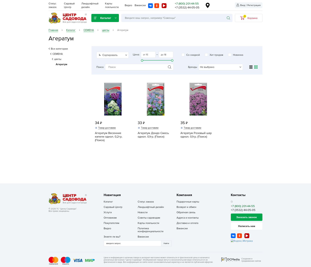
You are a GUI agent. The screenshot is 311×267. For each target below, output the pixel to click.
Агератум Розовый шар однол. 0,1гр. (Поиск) (196, 134)
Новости (143, 212)
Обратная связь (186, 212)
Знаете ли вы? (112, 236)
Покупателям (111, 223)
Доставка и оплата (187, 223)
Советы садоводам (149, 217)
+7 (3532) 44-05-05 (187, 7)
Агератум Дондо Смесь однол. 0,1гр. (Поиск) (153, 134)
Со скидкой (193, 55)
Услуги (108, 212)
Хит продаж (216, 55)
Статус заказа (146, 201)
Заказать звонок (246, 217)
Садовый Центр (113, 207)
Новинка (238, 55)
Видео (128, 5)
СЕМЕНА (57, 54)
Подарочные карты (188, 201)
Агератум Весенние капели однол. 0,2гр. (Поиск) (108, 136)
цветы (57, 59)
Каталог (108, 201)
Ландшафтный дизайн (151, 207)
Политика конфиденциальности (150, 230)
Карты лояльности (148, 223)
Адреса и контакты (188, 217)
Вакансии (140, 5)
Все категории (59, 48)
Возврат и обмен (186, 207)
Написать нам (246, 226)
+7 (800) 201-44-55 (187, 3)
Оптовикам (110, 217)
